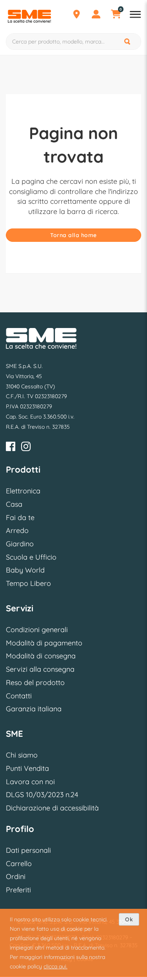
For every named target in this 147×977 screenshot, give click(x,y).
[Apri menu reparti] (135, 15)
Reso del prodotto (35, 682)
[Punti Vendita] (76, 15)
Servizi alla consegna (40, 669)
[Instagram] (26, 447)
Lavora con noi (30, 781)
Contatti (19, 695)
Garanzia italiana (34, 708)
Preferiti (18, 889)
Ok (129, 919)
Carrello (19, 863)
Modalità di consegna (41, 655)
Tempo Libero (28, 583)
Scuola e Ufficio (31, 557)
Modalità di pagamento (44, 642)
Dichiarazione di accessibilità (52, 807)
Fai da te (20, 517)
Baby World (25, 570)
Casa (14, 504)
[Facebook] (10, 447)
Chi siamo (22, 754)
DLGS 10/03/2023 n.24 (42, 794)
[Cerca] (127, 41)
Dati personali (28, 850)
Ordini (15, 876)
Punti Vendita (27, 768)
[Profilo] (96, 15)
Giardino (20, 543)
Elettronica (23, 490)
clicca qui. (55, 966)
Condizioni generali (37, 629)
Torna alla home (73, 235)
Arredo (17, 530)
